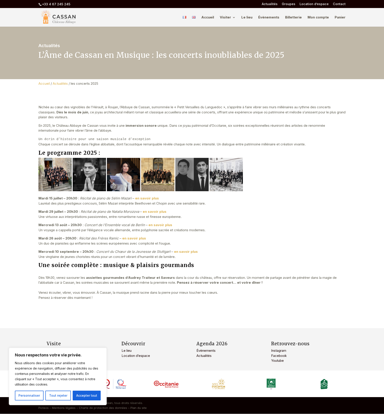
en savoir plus (134, 238)
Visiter (225, 17)
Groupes (288, 4)
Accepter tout (86, 395)
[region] (58, 376)
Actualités (270, 4)
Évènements (268, 17)
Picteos (43, 408)
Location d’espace (314, 4)
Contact (339, 4)
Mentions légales (64, 408)
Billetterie (293, 17)
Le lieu (246, 17)
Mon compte (318, 17)
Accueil (207, 17)
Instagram (278, 350)
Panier (340, 17)
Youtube (277, 360)
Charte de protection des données (103, 408)
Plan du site (138, 408)
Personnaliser (29, 395)
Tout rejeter (58, 395)
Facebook (279, 356)
